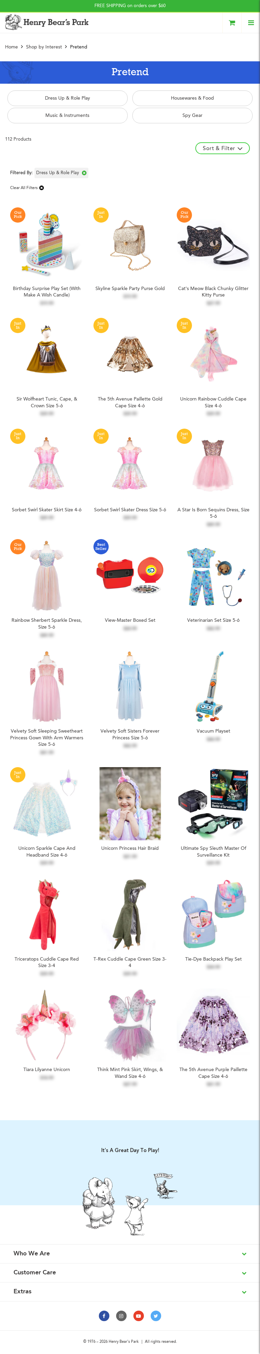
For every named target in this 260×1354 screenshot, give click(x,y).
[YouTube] (139, 1316)
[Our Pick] (46, 243)
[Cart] (232, 23)
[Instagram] (121, 1316)
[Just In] (130, 243)
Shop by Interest (44, 47)
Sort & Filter (219, 148)
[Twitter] (156, 1316)
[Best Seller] (130, 575)
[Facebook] (104, 1316)
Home (12, 47)
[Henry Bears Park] (47, 22)
